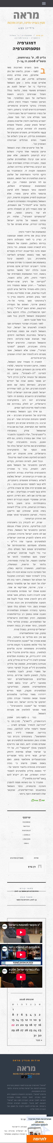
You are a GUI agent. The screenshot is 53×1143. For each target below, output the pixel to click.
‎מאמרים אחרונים (16, 858)
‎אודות (36, 858)
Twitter (26, 826)
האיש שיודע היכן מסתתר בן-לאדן (26, 889)
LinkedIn (26, 839)
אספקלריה (27, 35)
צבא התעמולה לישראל (23, 1127)
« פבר (39, 1040)
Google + (26, 835)
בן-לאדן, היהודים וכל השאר (26, 898)
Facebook (27, 822)
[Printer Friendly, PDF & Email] (38, 800)
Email (26, 843)
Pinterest (26, 831)
